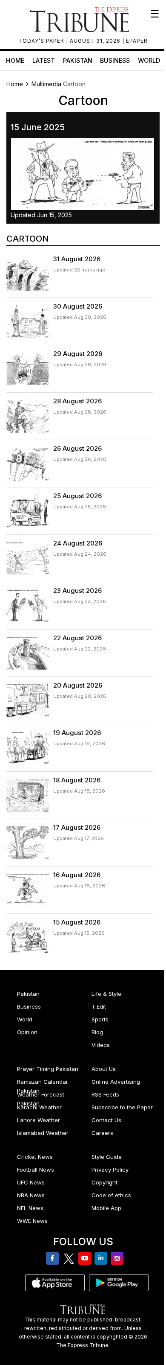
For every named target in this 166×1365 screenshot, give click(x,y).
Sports (100, 1019)
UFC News (31, 1182)
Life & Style (106, 993)
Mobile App (106, 1208)
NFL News (30, 1208)
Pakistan (77, 60)
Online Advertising (116, 1081)
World (149, 60)
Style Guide (107, 1156)
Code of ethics (111, 1195)
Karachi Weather (39, 1107)
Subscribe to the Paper (122, 1107)
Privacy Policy (110, 1169)
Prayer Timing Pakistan (47, 1068)
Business (115, 60)
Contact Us (106, 1120)
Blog (97, 1032)
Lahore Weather (38, 1120)
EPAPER (137, 41)
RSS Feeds (105, 1094)
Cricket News (35, 1156)
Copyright (104, 1182)
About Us (104, 1068)
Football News (35, 1169)
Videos (101, 1044)
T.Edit (99, 1006)
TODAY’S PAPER (42, 41)
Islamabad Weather (43, 1132)
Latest (43, 60)
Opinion (27, 1032)
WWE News (32, 1220)
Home (15, 60)
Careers (102, 1132)
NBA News (31, 1195)
